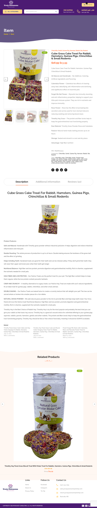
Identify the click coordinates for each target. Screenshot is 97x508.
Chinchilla (54, 50)
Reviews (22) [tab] (74, 181)
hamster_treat (66, 160)
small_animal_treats (57, 163)
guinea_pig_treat (56, 160)
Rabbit (78, 50)
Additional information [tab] (48, 181)
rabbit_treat (78, 161)
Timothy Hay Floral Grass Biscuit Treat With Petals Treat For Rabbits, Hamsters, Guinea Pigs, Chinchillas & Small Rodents (48, 466)
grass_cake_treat (82, 159)
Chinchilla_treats (70, 157)
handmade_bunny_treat (79, 160)
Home (6, 34)
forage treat (80, 157)
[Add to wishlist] (51, 418)
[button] (45, 120)
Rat (82, 50)
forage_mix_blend (57, 159)
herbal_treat (61, 161)
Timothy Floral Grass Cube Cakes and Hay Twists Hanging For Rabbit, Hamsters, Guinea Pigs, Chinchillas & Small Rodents (17, 329)
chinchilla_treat (60, 157)
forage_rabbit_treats (69, 159)
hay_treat (54, 161)
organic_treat (70, 161)
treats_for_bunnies (70, 163)
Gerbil (60, 50)
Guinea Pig (66, 50)
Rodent (85, 50)
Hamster (72, 50)
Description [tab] (22, 181)
